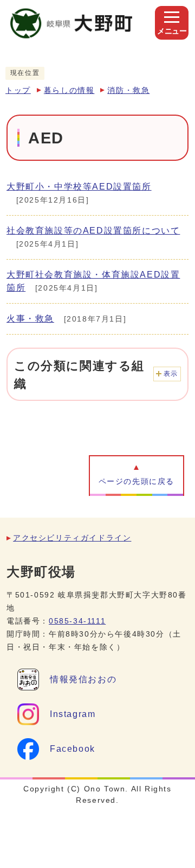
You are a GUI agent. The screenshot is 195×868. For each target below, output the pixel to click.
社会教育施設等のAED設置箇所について (93, 230)
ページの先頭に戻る (136, 481)
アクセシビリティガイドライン (72, 538)
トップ (18, 90)
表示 (171, 373)
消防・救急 (128, 90)
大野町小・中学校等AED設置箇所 (79, 186)
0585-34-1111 (77, 621)
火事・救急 (30, 318)
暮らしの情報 (69, 90)
